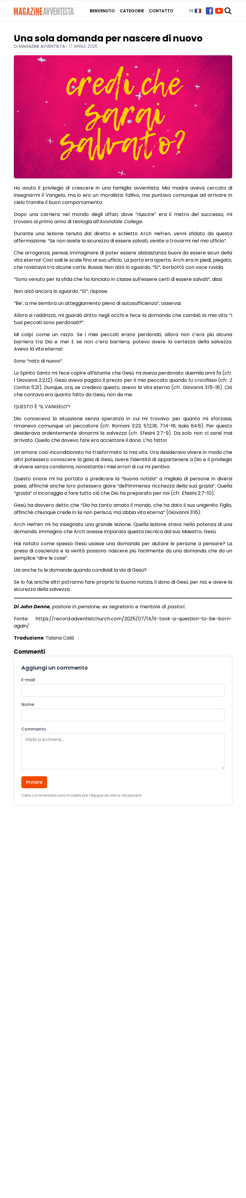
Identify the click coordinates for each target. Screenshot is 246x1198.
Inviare (34, 782)
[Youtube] (219, 11)
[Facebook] (209, 11)
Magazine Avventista (42, 46)
